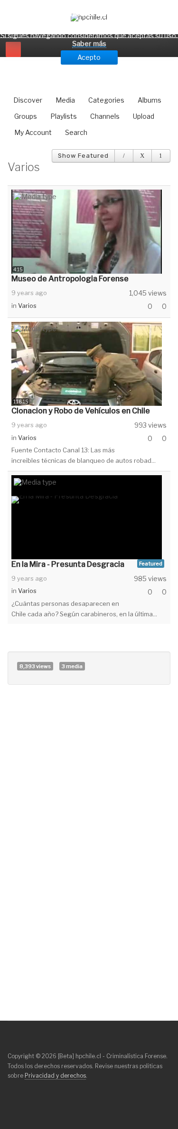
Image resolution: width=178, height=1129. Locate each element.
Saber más (89, 43)
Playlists (63, 116)
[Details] (123, 156)
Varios (27, 305)
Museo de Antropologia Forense (70, 278)
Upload (143, 116)
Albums (149, 100)
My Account (33, 132)
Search (76, 132)
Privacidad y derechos (55, 1075)
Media (65, 100)
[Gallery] (142, 156)
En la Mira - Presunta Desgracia (67, 564)
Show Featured (83, 155)
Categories (106, 100)
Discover (27, 100)
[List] (160, 156)
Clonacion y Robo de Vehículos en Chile (80, 410)
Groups (25, 116)
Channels (105, 116)
